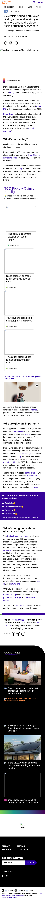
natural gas (15, 584)
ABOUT (6, 846)
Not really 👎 (10, 510)
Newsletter (9, 7)
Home (21, 7)
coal (39, 581)
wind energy (15, 597)
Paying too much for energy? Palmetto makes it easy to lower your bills (23, 728)
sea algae (34, 487)
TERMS (21, 846)
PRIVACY (6, 850)
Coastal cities (18, 431)
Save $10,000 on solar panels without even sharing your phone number (24, 765)
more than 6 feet (10, 462)
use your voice (21, 605)
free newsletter (19, 620)
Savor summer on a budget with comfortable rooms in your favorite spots (23, 691)
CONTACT (22, 850)
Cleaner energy (10, 595)
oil (4, 584)
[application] (22, 392)
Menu (40, 2)
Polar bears (32, 476)
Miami (27, 434)
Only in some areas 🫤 (14, 507)
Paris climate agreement (17, 536)
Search (34, 2)
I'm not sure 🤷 (11, 514)
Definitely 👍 (10, 503)
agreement (8, 550)
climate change (24, 454)
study (11, 93)
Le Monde (32, 410)
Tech (38, 7)
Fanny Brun (8, 114)
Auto (30, 7)
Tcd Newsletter (12, 858)
